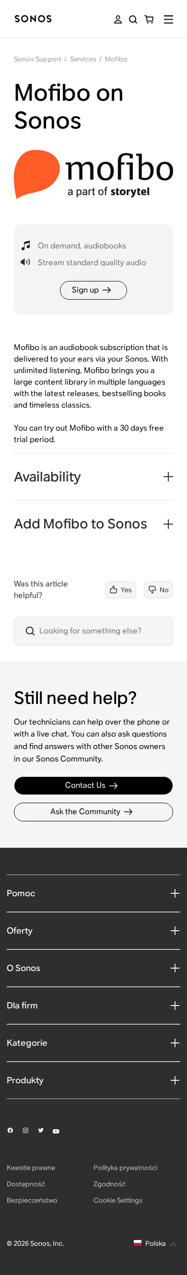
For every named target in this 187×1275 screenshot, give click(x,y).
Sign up (85, 290)
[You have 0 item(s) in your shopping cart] (148, 19)
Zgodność (110, 1184)
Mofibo (116, 59)
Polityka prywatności (125, 1167)
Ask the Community (85, 812)
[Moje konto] (118, 19)
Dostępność (26, 1184)
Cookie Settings (118, 1200)
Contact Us (85, 785)
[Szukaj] (133, 19)
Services (83, 59)
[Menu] (168, 19)
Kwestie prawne (31, 1167)
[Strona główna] (33, 19)
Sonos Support (38, 59)
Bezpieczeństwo (32, 1200)
